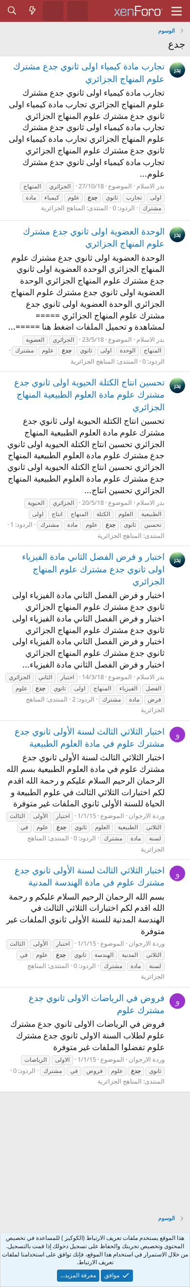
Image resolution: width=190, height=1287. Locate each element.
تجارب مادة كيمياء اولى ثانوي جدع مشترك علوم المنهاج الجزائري (89, 72)
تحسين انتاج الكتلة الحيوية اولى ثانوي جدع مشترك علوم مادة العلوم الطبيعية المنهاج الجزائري (89, 394)
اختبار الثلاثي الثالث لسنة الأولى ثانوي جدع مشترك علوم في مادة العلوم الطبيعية (90, 737)
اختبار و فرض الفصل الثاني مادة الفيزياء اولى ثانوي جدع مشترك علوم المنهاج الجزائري (93, 568)
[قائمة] (176, 11)
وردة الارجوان (147, 815)
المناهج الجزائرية (63, 207)
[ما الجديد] (32, 10)
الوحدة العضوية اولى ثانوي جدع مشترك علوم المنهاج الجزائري (94, 237)
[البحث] (12, 10)
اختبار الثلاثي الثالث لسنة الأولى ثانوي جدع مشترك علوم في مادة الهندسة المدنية (90, 876)
